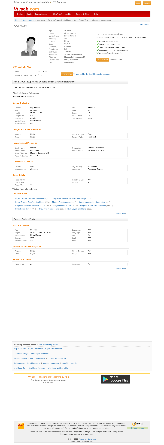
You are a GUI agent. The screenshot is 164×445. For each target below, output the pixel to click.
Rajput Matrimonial (35, 348)
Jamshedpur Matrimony (39, 353)
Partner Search (41, 14)
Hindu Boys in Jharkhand (76, 209)
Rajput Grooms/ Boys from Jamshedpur (30, 198)
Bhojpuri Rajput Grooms (61, 202)
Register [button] (147, 3)
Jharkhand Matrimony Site (58, 368)
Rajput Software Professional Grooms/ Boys (69, 198)
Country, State (54, 60)
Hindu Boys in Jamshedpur (49, 209)
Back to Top (120, 213)
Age (50, 30)
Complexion (53, 49)
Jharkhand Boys (20, 368)
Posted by (52, 38)
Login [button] (138, 3)
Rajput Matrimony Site (53, 348)
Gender (18, 107)
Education (52, 57)
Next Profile (144, 24)
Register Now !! (103, 60)
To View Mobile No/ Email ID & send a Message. (91, 74)
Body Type (53, 52)
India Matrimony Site (70, 363)
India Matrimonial (33, 363)
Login (29, 14)
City (50, 62)
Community (53, 46)
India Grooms (19, 363)
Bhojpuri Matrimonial (37, 358)
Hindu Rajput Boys (22, 209)
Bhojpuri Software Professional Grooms (30, 205)
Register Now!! (67, 74)
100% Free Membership (61, 14)
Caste (51, 44)
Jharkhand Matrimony (37, 368)
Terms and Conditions (87, 439)
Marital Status (54, 36)
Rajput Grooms (20, 348)
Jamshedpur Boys (21, 353)
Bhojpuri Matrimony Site (57, 358)
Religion (52, 41)
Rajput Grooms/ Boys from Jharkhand (29, 202)
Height (51, 33)
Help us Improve (137, 428)
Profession (53, 54)
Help (96, 14)
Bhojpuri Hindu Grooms (62, 205)
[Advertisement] (140, 117)
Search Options (28, 20)
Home (17, 20)
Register (20, 14)
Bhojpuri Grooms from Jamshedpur (92, 202)
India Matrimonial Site (51, 363)
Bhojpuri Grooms (20, 358)
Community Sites (82, 14)
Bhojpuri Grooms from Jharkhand (93, 205)
